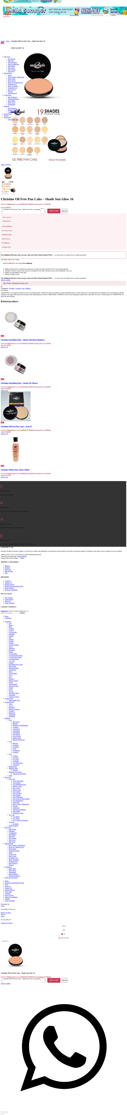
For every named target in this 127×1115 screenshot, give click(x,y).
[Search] (104, 12)
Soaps (10, 75)
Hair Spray (11, 71)
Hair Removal (12, 93)
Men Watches (12, 108)
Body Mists (11, 101)
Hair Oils (11, 60)
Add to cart (53, 980)
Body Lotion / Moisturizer (16, 77)
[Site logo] (7, 18)
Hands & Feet (12, 84)
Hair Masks (11, 66)
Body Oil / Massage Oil (15, 82)
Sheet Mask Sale (13, 119)
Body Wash (11, 79)
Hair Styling (12, 69)
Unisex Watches (13, 112)
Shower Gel (11, 90)
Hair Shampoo (12, 62)
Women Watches (13, 110)
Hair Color (11, 68)
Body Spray (11, 102)
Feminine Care (12, 88)
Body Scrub (11, 81)
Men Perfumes (12, 97)
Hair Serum (11, 59)
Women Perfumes (13, 99)
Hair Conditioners (13, 64)
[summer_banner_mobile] (33, 2)
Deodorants (11, 104)
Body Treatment (13, 86)
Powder (10, 91)
